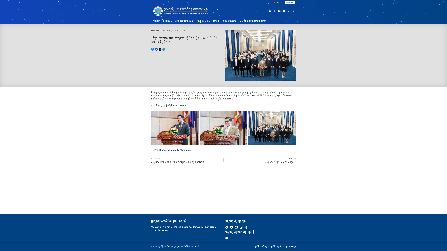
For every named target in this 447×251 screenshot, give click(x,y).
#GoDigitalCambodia (169, 150)
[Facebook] (270, 11)
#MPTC (155, 150)
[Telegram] (288, 11)
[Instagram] (279, 11)
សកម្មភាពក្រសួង (167, 30)
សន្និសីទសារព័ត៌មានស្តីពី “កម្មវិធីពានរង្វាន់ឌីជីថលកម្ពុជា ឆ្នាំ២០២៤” (178, 160)
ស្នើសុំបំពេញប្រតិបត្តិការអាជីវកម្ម (252, 21)
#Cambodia (185, 150)
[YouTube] (284, 11)
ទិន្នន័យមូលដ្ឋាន (229, 21)
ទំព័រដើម (155, 21)
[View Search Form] (294, 11)
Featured (155, 30)
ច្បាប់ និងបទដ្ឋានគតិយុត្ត (185, 21)
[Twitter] (275, 11)
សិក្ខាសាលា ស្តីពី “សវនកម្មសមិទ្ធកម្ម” (280, 160)
